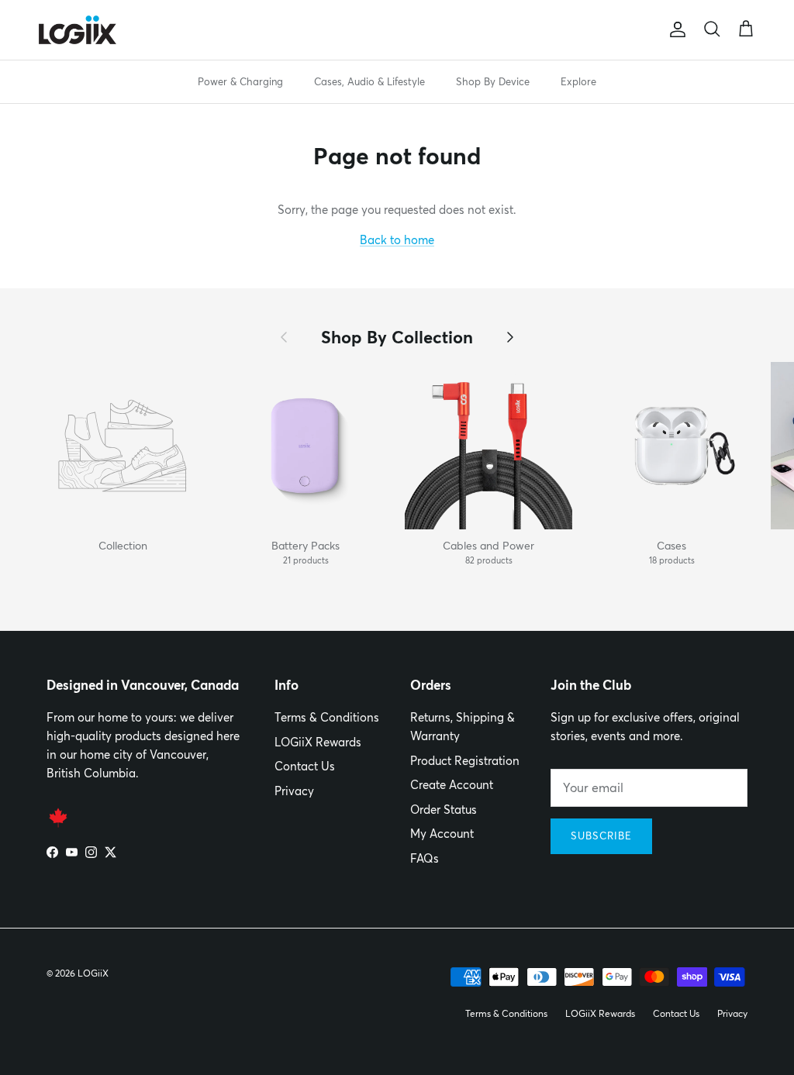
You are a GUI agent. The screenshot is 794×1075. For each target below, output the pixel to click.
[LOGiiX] (77, 30)
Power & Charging (240, 81)
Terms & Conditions (326, 717)
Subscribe (601, 835)
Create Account (451, 784)
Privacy (294, 791)
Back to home (397, 240)
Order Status (443, 809)
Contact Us (304, 766)
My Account (442, 833)
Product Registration (465, 760)
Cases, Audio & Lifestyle (369, 81)
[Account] (674, 29)
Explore (578, 81)
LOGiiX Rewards (317, 742)
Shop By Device (493, 81)
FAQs (424, 858)
